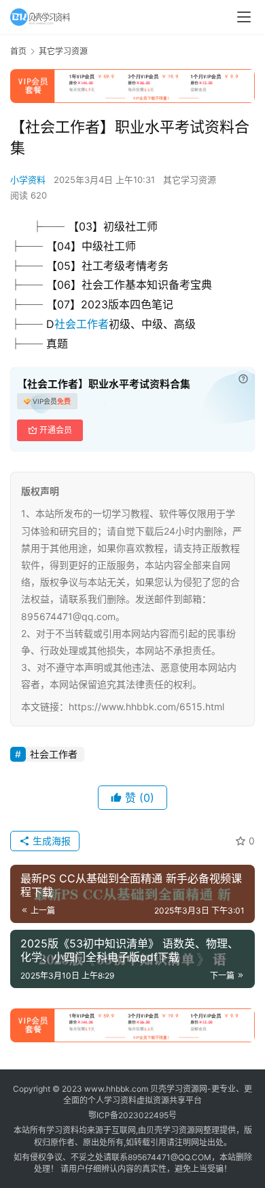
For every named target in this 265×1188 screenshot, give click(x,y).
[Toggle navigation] (244, 17)
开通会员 (55, 430)
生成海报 (50, 840)
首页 (18, 51)
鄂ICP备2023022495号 (132, 1115)
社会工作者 (81, 324)
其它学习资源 (189, 179)
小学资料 (28, 179)
